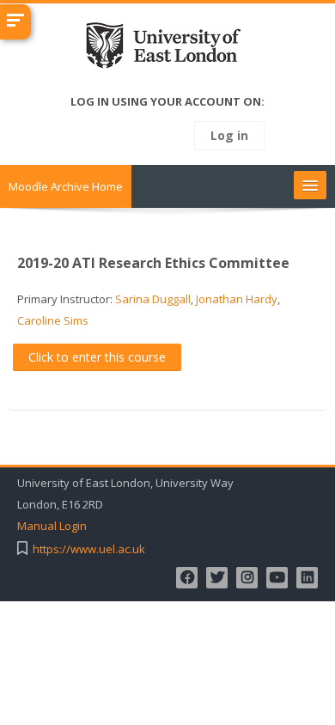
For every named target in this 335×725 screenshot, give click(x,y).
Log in (229, 135)
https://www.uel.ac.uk (89, 549)
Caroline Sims (52, 320)
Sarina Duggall (153, 299)
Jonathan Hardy (236, 299)
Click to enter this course (97, 357)
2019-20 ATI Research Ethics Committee (153, 262)
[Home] (168, 49)
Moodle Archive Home (66, 186)
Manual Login (52, 526)
